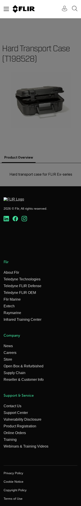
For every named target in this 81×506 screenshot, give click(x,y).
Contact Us (12, 406)
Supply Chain (14, 373)
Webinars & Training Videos (26, 446)
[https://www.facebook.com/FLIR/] (15, 219)
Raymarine (12, 313)
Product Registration (20, 426)
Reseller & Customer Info (24, 379)
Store (8, 359)
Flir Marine (12, 299)
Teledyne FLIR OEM (20, 293)
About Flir (11, 272)
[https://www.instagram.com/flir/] (24, 219)
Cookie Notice (13, 481)
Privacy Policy (13, 473)
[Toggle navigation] (6, 9)
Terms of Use (13, 498)
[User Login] (62, 9)
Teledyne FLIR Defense (22, 286)
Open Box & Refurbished (23, 366)
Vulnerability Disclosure (22, 419)
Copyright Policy (15, 490)
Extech (9, 306)
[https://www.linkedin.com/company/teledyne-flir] (6, 219)
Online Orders (15, 433)
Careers (10, 353)
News (8, 346)
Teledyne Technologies (22, 279)
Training (10, 439)
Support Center (16, 413)
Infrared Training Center (22, 319)
